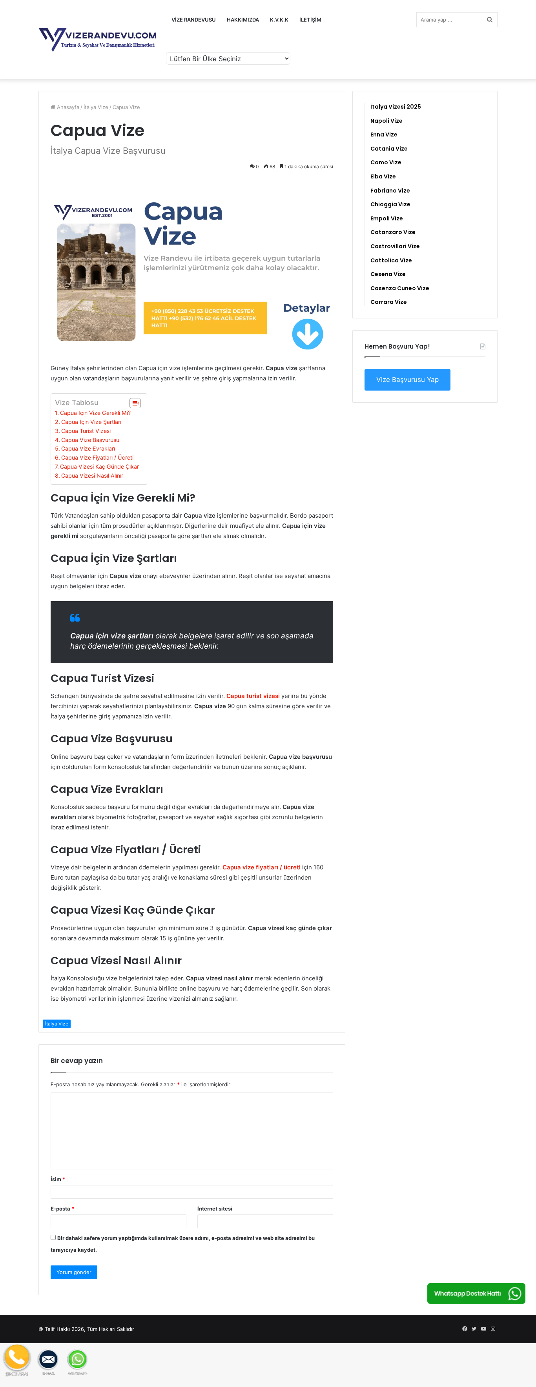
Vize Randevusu (193, 19)
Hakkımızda (243, 19)
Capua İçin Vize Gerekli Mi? (95, 412)
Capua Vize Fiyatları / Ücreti (97, 457)
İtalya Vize (96, 107)
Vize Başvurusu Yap (407, 380)
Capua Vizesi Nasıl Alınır (92, 475)
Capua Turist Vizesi (86, 430)
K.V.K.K (279, 19)
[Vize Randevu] (97, 40)
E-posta (62, 1208)
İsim (58, 1179)
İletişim (310, 19)
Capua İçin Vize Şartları (91, 421)
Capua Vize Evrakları (88, 448)
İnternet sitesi (214, 1208)
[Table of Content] (135, 403)
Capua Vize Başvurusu (90, 439)
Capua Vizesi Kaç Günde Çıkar (99, 466)
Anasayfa (67, 107)
